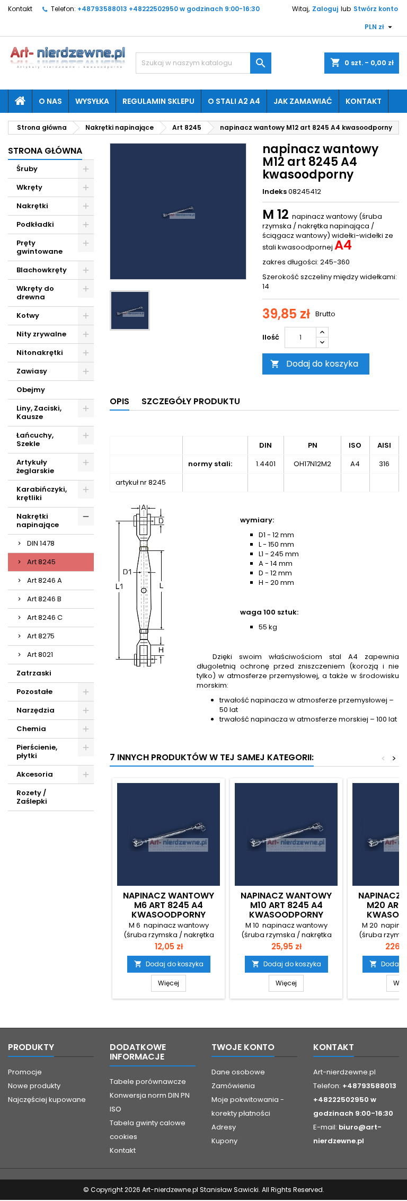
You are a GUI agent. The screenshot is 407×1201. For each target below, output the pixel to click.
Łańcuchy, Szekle (35, 439)
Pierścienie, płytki (36, 751)
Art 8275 (41, 636)
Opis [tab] (119, 401)
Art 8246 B (44, 599)
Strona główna (45, 151)
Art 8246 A (44, 580)
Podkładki (35, 224)
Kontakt (20, 8)
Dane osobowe (238, 1072)
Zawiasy (31, 371)
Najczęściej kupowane (47, 1100)
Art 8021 (40, 655)
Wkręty (29, 187)
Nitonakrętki (39, 353)
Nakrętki (32, 206)
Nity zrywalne (41, 334)
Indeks (274, 192)
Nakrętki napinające (37, 520)
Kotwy (27, 315)
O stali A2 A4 (234, 101)
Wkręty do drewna (35, 292)
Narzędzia (35, 710)
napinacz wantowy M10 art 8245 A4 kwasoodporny (286, 905)
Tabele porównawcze (148, 1082)
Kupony (224, 1141)
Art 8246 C (45, 617)
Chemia (31, 729)
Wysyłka (92, 101)
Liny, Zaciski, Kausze (38, 412)
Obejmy (30, 390)
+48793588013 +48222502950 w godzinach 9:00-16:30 (168, 8)
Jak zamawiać (302, 101)
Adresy (223, 1127)
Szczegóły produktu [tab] (190, 401)
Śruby (27, 169)
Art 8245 (41, 562)
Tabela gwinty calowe (147, 1123)
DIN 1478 (41, 543)
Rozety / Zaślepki (31, 797)
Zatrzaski (33, 673)
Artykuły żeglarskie (35, 466)
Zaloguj (325, 8)
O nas (50, 101)
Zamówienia (233, 1086)
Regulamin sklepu (158, 101)
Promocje (25, 1072)
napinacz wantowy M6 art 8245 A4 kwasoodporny (168, 905)
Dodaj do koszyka (314, 364)
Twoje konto (243, 1047)
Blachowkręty (41, 270)
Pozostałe (34, 692)
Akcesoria (34, 774)
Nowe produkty (34, 1086)
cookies (123, 1137)
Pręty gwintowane (39, 247)
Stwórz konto (375, 8)
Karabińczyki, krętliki (41, 493)
